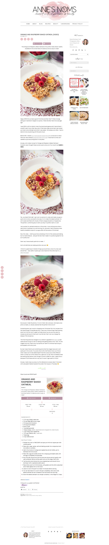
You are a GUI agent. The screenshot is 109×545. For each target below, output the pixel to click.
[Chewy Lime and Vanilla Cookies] (74, 115)
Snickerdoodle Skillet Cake (84, 123)
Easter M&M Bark (84, 107)
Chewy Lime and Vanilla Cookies (74, 123)
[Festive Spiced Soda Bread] (82, 535)
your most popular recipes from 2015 (41, 135)
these (27, 483)
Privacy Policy (61, 543)
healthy (30, 495)
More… (33, 537)
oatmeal (33, 495)
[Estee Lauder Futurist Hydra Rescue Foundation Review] (84, 82)
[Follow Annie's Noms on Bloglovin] (25, 481)
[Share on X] (25, 39)
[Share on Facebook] (21, 39)
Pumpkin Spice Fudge (74, 108)
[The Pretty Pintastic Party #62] (74, 82)
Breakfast (26, 494)
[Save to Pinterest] (28, 39)
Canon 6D (56, 339)
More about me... (74, 46)
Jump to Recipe (38, 43)
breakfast (27, 495)
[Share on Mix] (32, 39)
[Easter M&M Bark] (84, 101)
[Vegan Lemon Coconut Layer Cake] (69, 535)
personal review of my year (40, 137)
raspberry (40, 495)
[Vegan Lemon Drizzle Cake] (75, 535)
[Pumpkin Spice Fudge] (74, 101)
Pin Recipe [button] (53, 398)
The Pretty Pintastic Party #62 (74, 90)
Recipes (30, 494)
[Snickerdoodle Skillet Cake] (84, 115)
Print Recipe (47, 43)
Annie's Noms (54, 10)
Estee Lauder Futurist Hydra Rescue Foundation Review (84, 92)
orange (36, 495)
